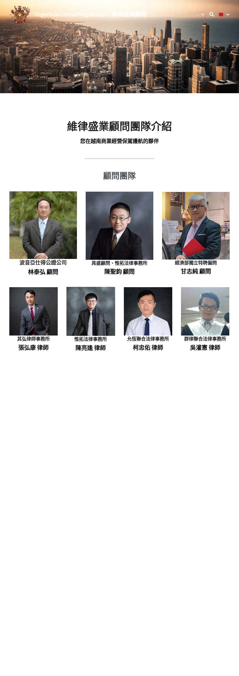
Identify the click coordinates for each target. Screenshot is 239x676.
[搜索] (211, 14)
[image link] (20, 14)
